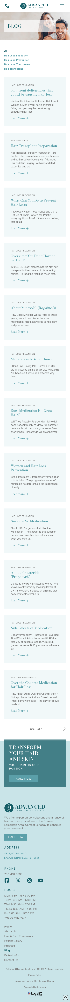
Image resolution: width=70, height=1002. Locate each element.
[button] (62, 6)
